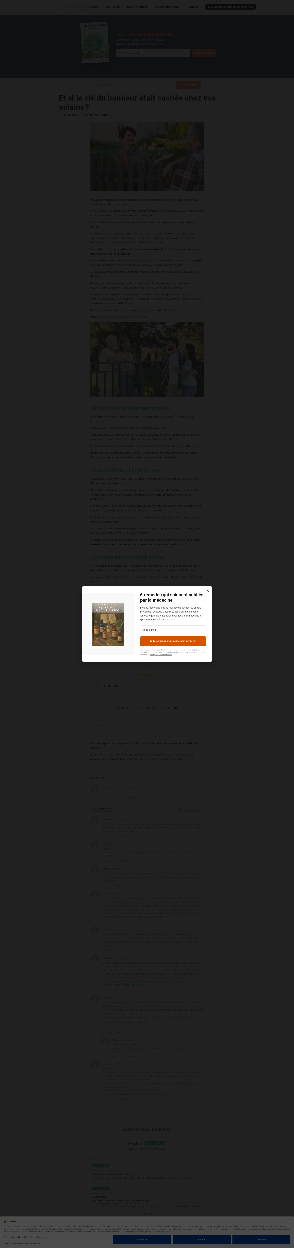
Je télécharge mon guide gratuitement (173, 641)
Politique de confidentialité (161, 655)
